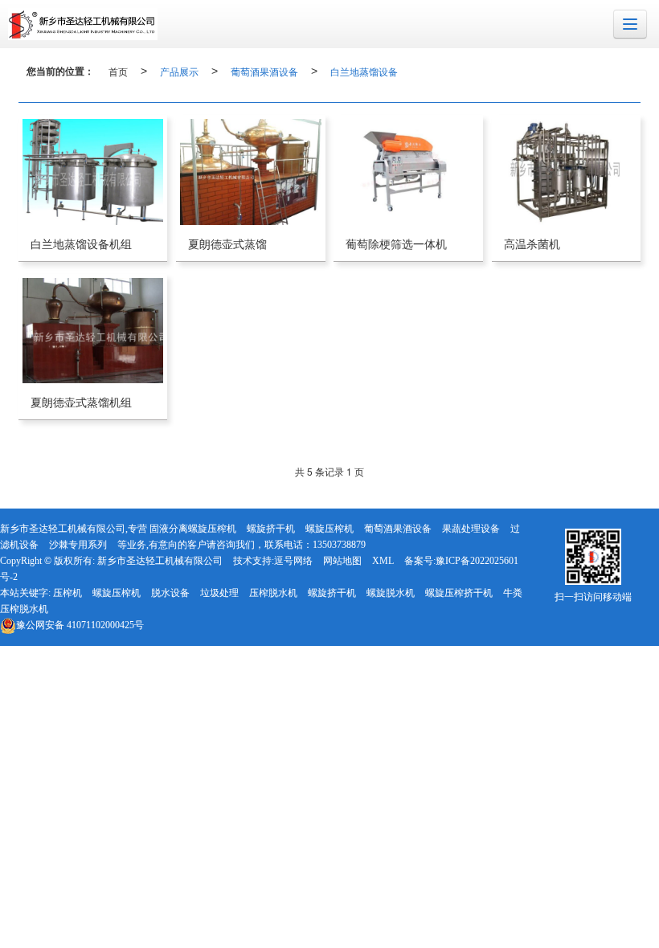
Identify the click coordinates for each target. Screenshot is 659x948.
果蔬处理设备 (471, 528)
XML (383, 560)
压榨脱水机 (273, 593)
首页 (118, 71)
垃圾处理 (219, 593)
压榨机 (67, 593)
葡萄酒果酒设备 (264, 71)
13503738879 (339, 544)
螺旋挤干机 (271, 528)
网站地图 (342, 560)
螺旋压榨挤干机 (459, 593)
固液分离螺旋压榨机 (192, 528)
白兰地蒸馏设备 (364, 71)
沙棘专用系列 (78, 544)
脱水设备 (170, 593)
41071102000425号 (80, 625)
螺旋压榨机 (329, 528)
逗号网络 (293, 560)
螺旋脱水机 (390, 593)
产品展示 (179, 71)
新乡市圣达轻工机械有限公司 (160, 560)
